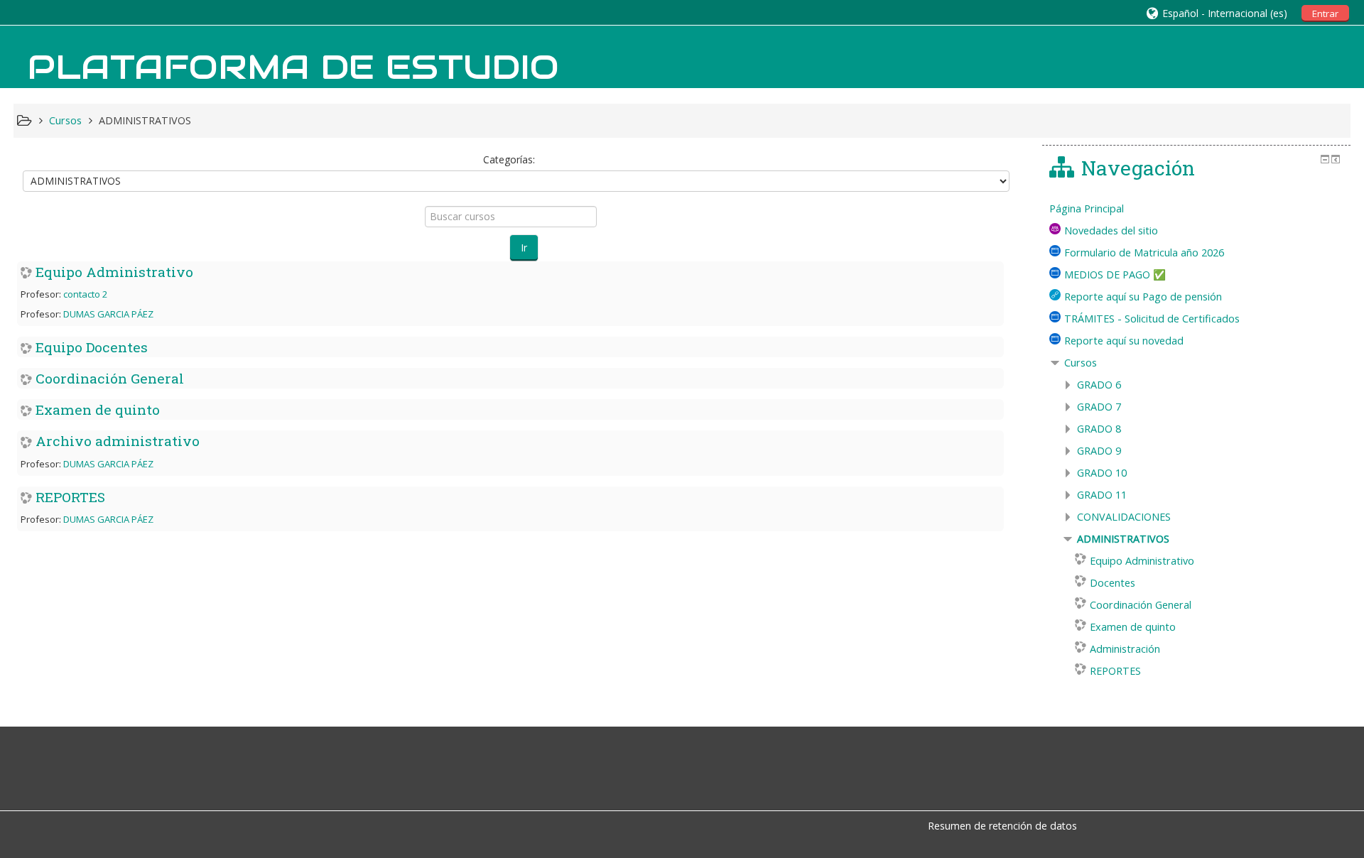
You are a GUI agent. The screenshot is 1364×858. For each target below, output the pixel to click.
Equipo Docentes (92, 347)
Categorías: (509, 159)
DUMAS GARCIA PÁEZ (108, 314)
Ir (524, 247)
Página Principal (1086, 208)
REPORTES (70, 497)
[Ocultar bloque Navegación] (1325, 159)
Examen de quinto (98, 409)
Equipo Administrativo (114, 271)
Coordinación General (110, 378)
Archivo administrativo (118, 440)
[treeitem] (1196, 209)
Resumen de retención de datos (1002, 825)
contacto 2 (85, 294)
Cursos (1080, 362)
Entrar (1325, 13)
